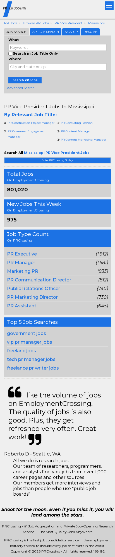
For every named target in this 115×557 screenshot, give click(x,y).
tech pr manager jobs (31, 359)
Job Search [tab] (17, 32)
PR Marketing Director (32, 297)
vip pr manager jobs (29, 342)
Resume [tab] (90, 32)
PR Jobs (10, 23)
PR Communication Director (39, 280)
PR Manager (21, 262)
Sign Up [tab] (71, 32)
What (13, 40)
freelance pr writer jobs (33, 368)
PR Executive (22, 254)
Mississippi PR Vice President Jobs (56, 153)
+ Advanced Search (19, 88)
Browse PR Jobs (36, 23)
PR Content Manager (76, 131)
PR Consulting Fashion (77, 123)
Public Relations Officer (33, 288)
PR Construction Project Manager (31, 123)
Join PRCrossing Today (57, 160)
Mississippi (96, 23)
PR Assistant (21, 305)
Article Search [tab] (45, 32)
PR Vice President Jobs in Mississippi (49, 106)
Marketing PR (22, 271)
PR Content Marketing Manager (83, 139)
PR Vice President (68, 23)
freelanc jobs (21, 350)
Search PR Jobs (25, 80)
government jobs (26, 333)
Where (14, 59)
